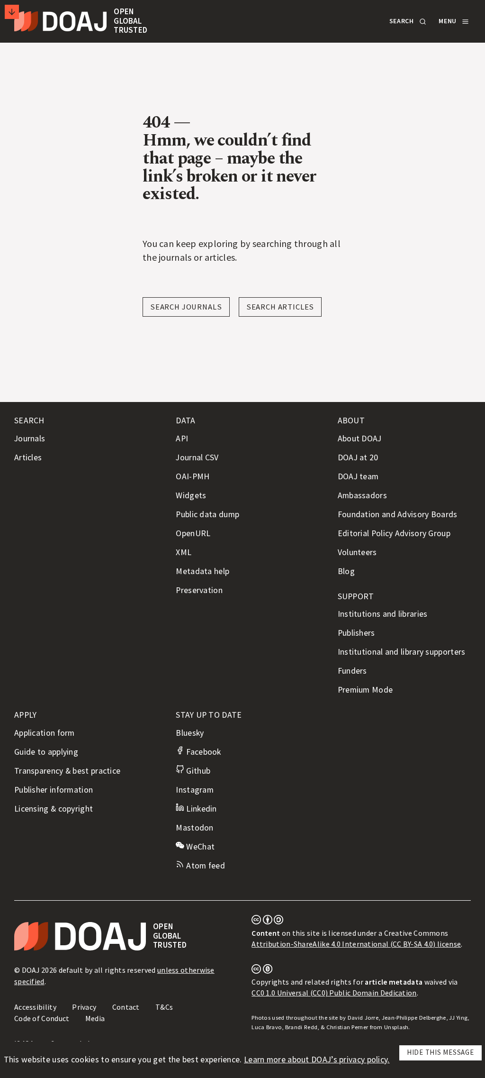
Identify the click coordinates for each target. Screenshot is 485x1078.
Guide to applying (46, 752)
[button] (407, 21)
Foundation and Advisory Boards (398, 514)
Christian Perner (347, 1027)
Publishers (356, 633)
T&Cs (164, 1007)
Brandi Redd (301, 1027)
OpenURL (193, 533)
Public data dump (207, 514)
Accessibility (35, 1007)
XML (183, 552)
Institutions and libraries (383, 614)
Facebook (202, 752)
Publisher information (53, 790)
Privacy (84, 1007)
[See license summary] (267, 921)
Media (95, 1018)
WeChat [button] (199, 846)
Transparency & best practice (67, 771)
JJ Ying (458, 1017)
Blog (346, 571)
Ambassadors (362, 495)
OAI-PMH (192, 476)
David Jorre (363, 1017)
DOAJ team (358, 476)
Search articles (280, 307)
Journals (29, 438)
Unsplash (396, 1027)
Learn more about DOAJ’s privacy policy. (317, 1059)
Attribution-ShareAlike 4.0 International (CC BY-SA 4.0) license (356, 944)
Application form (44, 733)
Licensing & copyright (53, 809)
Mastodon (194, 827)
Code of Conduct (42, 1018)
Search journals (186, 307)
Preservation (199, 590)
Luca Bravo (266, 1027)
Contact (126, 1007)
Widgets (191, 495)
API (182, 438)
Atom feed (204, 865)
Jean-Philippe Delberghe (414, 1017)
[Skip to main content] (12, 12)
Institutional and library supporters (402, 652)
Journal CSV (197, 457)
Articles (28, 457)
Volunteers (357, 552)
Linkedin (200, 809)
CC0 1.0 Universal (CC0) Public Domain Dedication (333, 992)
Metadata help (202, 571)
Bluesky (190, 733)
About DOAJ (360, 438)
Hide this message (440, 1052)
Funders (352, 671)
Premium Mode (365, 690)
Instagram (195, 790)
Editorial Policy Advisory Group (394, 533)
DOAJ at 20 (358, 457)
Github (197, 771)
